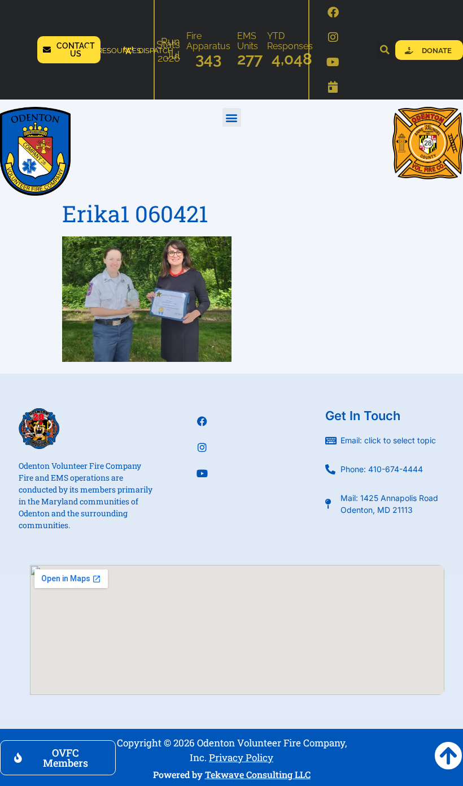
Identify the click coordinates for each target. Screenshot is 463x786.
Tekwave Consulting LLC (258, 774)
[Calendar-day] (333, 87)
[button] (385, 49)
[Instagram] (333, 37)
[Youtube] (333, 62)
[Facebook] (333, 12)
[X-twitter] (202, 499)
